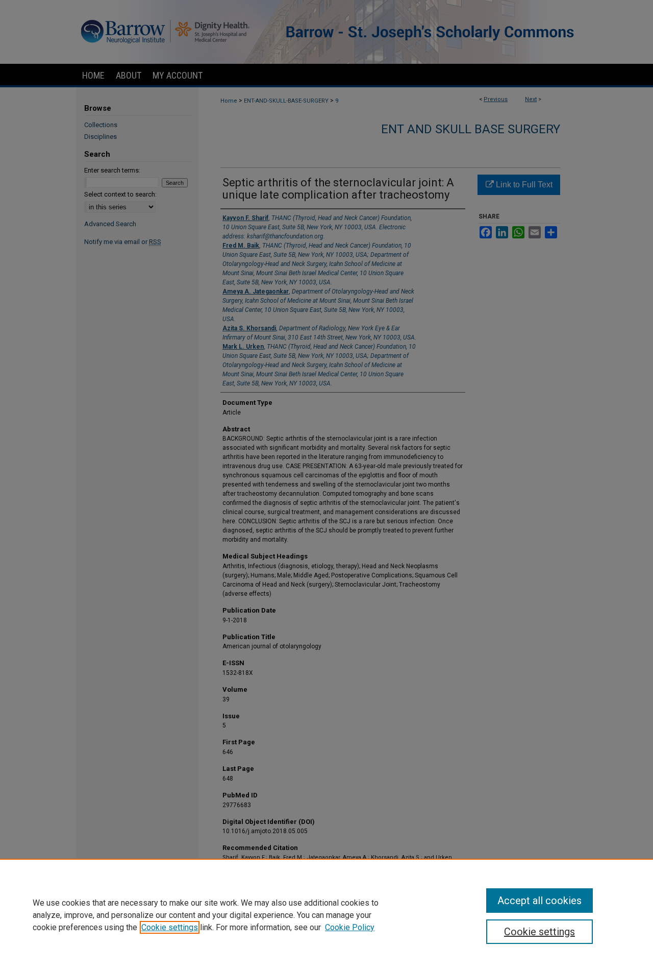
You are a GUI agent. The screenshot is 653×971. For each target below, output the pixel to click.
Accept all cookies (539, 900)
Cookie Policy (349, 927)
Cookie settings (169, 927)
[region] (326, 915)
